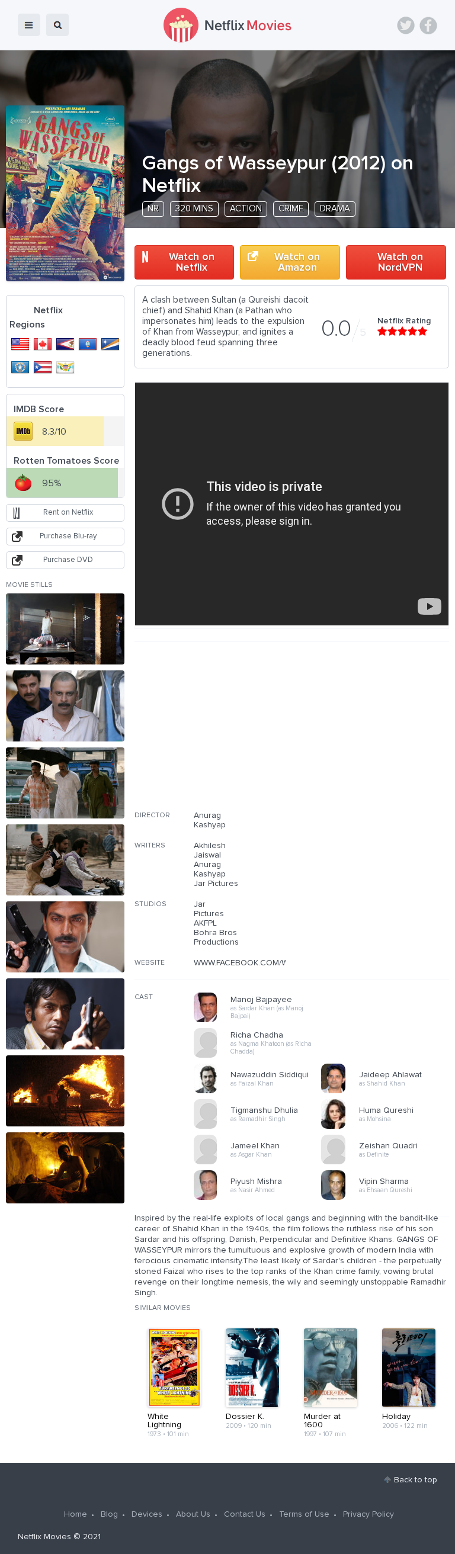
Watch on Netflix (191, 262)
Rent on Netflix (68, 512)
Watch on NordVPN (400, 262)
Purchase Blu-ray (68, 536)
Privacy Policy (368, 1514)
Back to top (415, 1480)
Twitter (406, 25)
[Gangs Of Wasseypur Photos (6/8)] (65, 1013)
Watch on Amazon (297, 262)
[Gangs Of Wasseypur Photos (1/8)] (65, 628)
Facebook (428, 25)
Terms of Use (304, 1514)
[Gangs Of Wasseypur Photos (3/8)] (65, 782)
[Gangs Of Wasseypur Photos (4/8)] (65, 859)
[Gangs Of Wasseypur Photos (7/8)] (65, 1090)
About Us (193, 1514)
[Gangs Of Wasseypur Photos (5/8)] (65, 936)
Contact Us (244, 1514)
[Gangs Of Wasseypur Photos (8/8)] (65, 1167)
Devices (147, 1514)
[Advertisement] (360, 734)
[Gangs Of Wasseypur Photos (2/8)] (65, 705)
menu (29, 25)
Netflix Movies (44, 1537)
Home (75, 1514)
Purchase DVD (68, 560)
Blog (109, 1514)
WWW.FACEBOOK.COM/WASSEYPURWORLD (276, 963)
